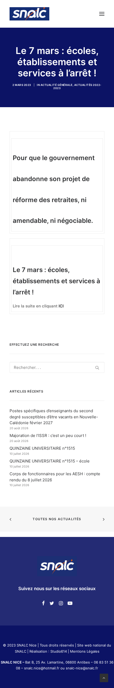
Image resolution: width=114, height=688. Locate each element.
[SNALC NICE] (29, 13)
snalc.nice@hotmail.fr (42, 668)
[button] (102, 14)
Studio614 (58, 651)
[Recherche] (57, 367)
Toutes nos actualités (57, 519)
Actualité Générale (57, 84)
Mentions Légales (84, 651)
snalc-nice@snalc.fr (82, 668)
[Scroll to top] (104, 677)
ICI (61, 305)
